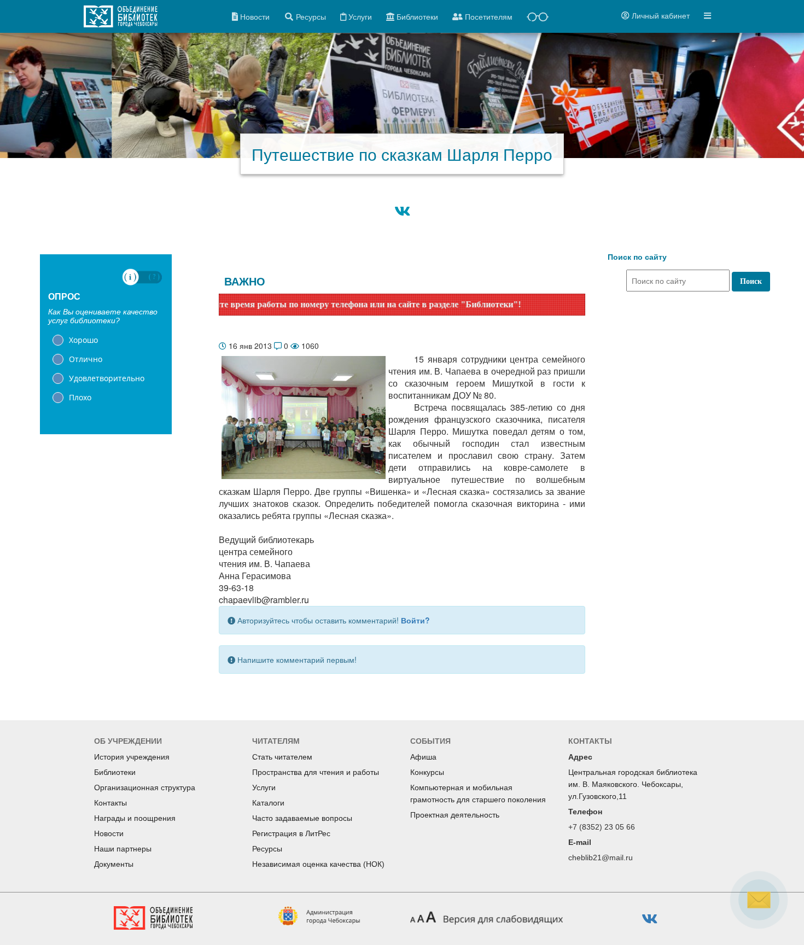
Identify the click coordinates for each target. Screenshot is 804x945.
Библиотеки (115, 772)
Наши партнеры (123, 848)
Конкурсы (427, 772)
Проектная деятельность (454, 814)
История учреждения (132, 756)
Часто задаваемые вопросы (302, 818)
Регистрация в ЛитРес (291, 833)
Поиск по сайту (637, 257)
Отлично (85, 359)
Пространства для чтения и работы (315, 772)
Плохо (80, 397)
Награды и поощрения (135, 818)
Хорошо (83, 340)
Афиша (423, 756)
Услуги (264, 787)
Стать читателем (282, 756)
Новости (109, 833)
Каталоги (268, 802)
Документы (113, 864)
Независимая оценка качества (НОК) (318, 864)
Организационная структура (144, 787)
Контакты (110, 802)
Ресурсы (267, 848)
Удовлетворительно (106, 378)
